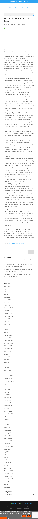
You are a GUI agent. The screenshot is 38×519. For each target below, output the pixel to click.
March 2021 (7, 462)
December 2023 (8, 373)
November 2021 (8, 441)
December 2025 (8, 308)
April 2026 (7, 297)
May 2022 (6, 424)
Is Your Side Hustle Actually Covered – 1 (15, 279)
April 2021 (7, 460)
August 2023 (7, 384)
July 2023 (6, 386)
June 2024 (7, 357)
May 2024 (6, 359)
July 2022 (6, 419)
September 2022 (9, 414)
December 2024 (8, 340)
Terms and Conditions (22, 508)
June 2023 (7, 389)
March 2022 (7, 430)
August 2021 (7, 449)
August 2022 (7, 416)
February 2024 (8, 367)
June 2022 (7, 422)
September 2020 (9, 479)
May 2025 (6, 327)
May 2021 (6, 457)
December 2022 (8, 405)
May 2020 (6, 484)
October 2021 (8, 443)
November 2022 (8, 408)
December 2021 (8, 438)
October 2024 (8, 346)
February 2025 (8, 335)
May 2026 (6, 294)
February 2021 (8, 465)
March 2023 (7, 397)
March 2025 (7, 332)
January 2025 (7, 338)
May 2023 (6, 392)
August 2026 (7, 286)
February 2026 (8, 302)
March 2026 (7, 300)
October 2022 (8, 411)
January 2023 (7, 403)
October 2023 (8, 378)
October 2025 (8, 313)
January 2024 (7, 370)
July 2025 (6, 321)
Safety (20, 24)
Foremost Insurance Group (16, 243)
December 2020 (8, 471)
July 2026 (6, 289)
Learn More (4, 518)
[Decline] (8, 518)
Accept (24, 516)
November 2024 (8, 343)
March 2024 (7, 365)
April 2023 (7, 395)
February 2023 (8, 400)
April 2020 (7, 487)
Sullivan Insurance (11, 24)
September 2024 (9, 348)
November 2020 (8, 473)
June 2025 (7, 324)
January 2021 (7, 468)
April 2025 (7, 329)
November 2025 (8, 310)
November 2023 (8, 376)
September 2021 (9, 446)
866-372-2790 (13, 1)
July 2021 (6, 452)
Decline (29, 516)
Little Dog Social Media (19, 506)
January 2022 (7, 435)
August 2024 (7, 351)
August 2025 (7, 319)
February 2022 (8, 433)
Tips (23, 24)
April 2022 (7, 427)
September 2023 (9, 381)
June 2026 (7, 292)
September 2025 (9, 316)
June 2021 (7, 454)
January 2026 (7, 305)
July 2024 (6, 354)
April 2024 (7, 362)
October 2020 (8, 476)
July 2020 (6, 481)
